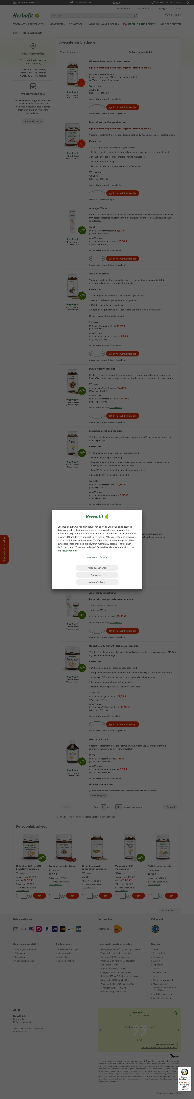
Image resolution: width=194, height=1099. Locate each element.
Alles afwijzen (97, 582)
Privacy (103, 557)
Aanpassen (97, 575)
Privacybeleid (69, 551)
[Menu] (189, 1068)
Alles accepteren (97, 568)
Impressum (92, 557)
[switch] (184, 1088)
